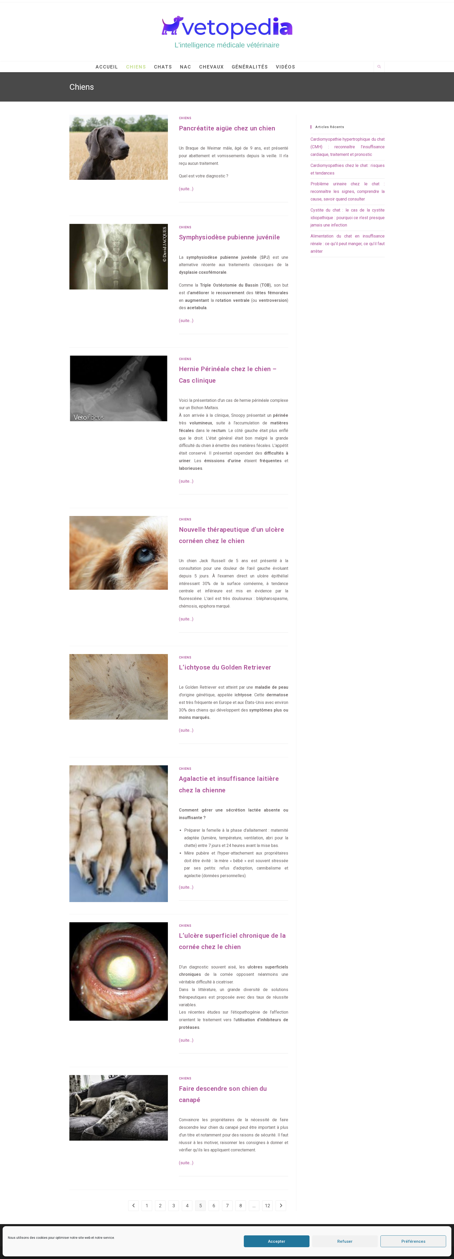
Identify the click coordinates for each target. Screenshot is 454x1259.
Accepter (276, 1241)
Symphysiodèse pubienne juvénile (229, 237)
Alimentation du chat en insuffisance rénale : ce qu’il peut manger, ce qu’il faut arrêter (348, 244)
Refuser (345, 1241)
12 (267, 1205)
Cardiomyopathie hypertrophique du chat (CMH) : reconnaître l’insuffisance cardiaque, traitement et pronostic (348, 147)
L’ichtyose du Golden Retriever (225, 667)
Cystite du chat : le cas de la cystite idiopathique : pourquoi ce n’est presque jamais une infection (348, 218)
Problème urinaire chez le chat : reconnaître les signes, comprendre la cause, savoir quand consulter (348, 191)
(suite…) (186, 188)
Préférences (413, 1241)
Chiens (185, 118)
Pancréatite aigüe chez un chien (227, 128)
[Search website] (379, 67)
